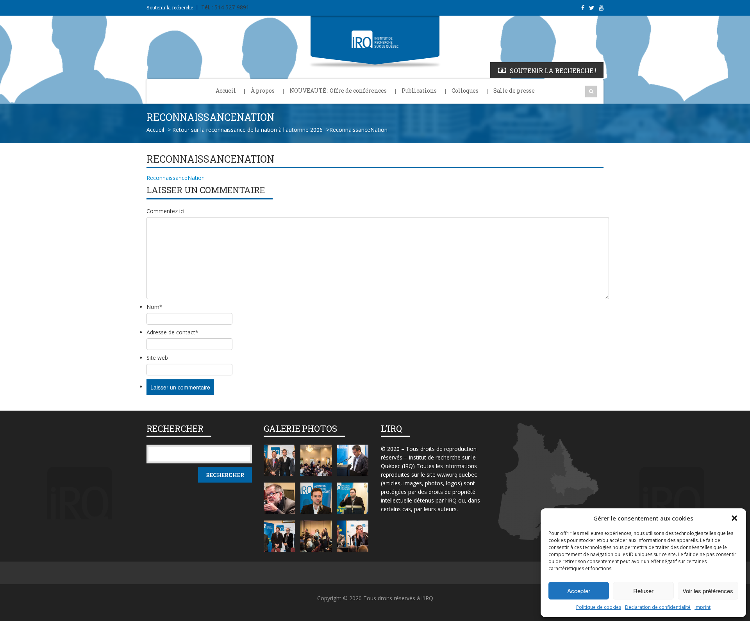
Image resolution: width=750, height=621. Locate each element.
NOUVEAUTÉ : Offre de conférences (338, 90)
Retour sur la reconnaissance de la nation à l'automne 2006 (247, 129)
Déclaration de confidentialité (658, 607)
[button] (734, 518)
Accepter (578, 591)
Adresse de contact (172, 332)
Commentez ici (165, 211)
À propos (263, 90)
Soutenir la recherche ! (553, 70)
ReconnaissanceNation (175, 177)
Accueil (226, 90)
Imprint (703, 607)
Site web (157, 357)
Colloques (465, 90)
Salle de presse (514, 90)
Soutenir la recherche (169, 7)
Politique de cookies (598, 607)
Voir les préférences (707, 591)
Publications (419, 90)
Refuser (643, 591)
